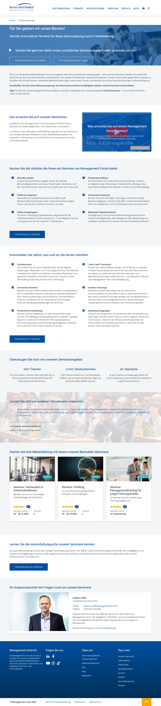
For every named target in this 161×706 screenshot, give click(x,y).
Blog (84, 671)
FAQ (83, 667)
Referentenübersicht (90, 663)
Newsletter (86, 675)
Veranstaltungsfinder (91, 655)
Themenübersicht (89, 659)
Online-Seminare (111, 90)
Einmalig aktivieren (140, 147)
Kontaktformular (108, 628)
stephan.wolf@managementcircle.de (100, 606)
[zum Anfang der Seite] (146, 702)
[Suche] (148, 8)
